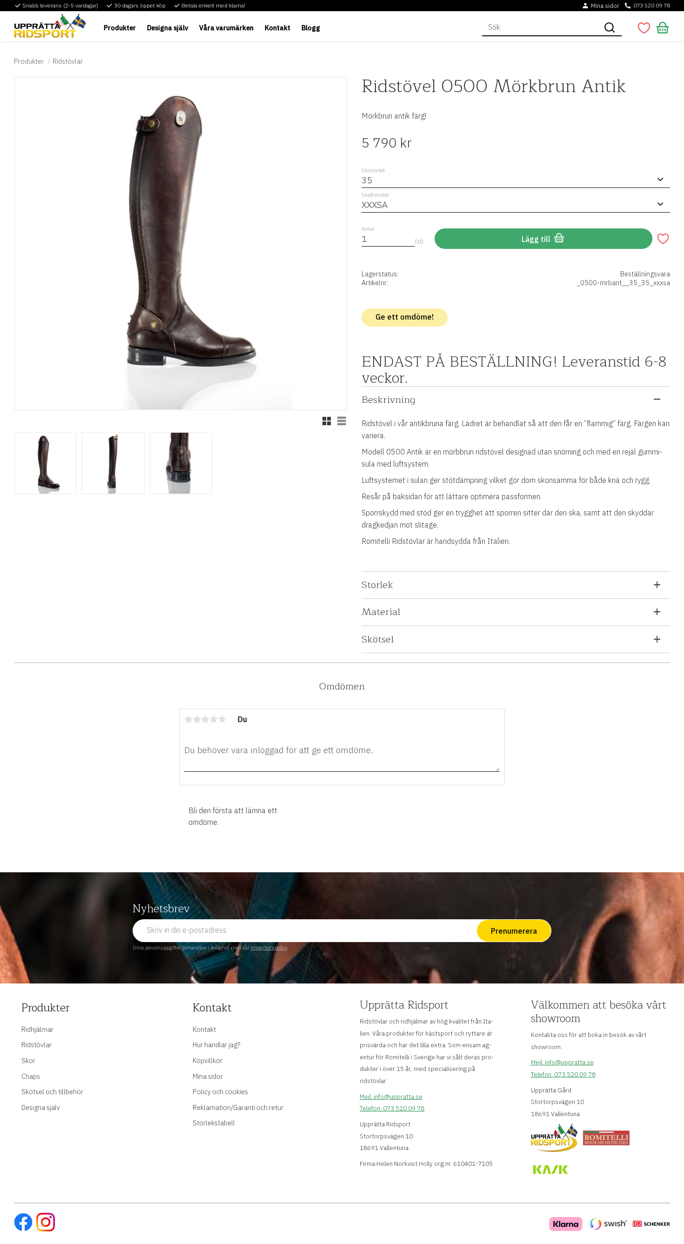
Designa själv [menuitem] (167, 27)
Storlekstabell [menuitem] (214, 1122)
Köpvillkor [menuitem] (207, 1060)
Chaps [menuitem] (30, 1076)
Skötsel (378, 639)
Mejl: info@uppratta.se (391, 1096)
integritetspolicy (269, 947)
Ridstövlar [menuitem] (36, 1044)
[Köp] (543, 238)
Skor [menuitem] (28, 1060)
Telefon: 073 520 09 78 (392, 1108)
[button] (644, 27)
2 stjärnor (197, 719)
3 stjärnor (205, 719)
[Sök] (609, 27)
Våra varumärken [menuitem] (226, 27)
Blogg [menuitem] (311, 27)
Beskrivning (388, 400)
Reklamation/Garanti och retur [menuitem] (238, 1107)
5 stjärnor (222, 719)
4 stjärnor (213, 719)
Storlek (377, 585)
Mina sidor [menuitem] (208, 1076)
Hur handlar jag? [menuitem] (216, 1044)
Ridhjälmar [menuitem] (37, 1029)
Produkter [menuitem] (120, 27)
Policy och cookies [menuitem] (220, 1091)
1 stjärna (188, 719)
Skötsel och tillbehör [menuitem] (52, 1091)
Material (381, 612)
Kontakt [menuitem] (277, 27)
